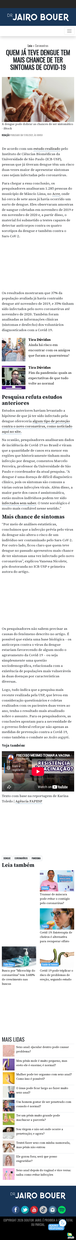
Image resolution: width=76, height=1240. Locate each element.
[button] (57, 1225)
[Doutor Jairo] (38, 17)
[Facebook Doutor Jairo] (15, 1209)
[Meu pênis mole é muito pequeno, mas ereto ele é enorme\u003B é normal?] (9, 1064)
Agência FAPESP (28, 801)
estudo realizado (46, 148)
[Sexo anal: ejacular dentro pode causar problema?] (9, 1050)
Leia (30, 45)
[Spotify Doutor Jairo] (61, 1209)
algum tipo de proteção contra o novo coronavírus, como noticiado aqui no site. (37, 426)
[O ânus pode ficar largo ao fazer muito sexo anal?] (9, 1092)
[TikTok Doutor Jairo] (42, 1209)
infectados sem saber (19, 503)
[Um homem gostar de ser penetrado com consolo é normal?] (9, 1105)
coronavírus (21, 858)
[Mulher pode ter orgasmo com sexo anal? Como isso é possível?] (9, 1078)
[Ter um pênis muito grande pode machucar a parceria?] (9, 1119)
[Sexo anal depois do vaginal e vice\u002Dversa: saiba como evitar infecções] (9, 1173)
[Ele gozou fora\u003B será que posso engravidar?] (9, 1160)
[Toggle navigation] (69, 31)
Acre (56, 194)
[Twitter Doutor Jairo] (24, 1209)
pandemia (36, 858)
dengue (7, 858)
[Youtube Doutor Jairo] (33, 1209)
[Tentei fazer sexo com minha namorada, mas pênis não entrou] (9, 1146)
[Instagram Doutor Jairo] (51, 1209)
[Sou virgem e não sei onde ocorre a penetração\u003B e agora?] (9, 1133)
